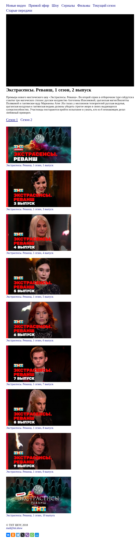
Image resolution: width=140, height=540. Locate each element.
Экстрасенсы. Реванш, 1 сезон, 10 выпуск (30, 515)
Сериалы (68, 5)
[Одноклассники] (13, 535)
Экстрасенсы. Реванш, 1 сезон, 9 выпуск (29, 471)
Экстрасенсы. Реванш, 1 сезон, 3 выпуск (29, 209)
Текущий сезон (104, 5)
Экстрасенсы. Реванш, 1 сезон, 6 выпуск (29, 340)
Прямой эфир (39, 5)
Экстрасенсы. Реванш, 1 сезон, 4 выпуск (29, 252)
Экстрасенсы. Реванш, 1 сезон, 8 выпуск (29, 427)
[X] (22, 535)
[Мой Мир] (37, 535)
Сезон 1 (12, 120)
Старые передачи (19, 10)
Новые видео (16, 5)
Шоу (55, 5)
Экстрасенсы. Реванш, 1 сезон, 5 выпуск (29, 296)
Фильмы (83, 5)
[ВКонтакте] (8, 535)
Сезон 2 (26, 120)
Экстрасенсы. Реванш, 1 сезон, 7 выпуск (29, 384)
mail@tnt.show (14, 528)
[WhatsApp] (32, 535)
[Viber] (27, 535)
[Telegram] (18, 535)
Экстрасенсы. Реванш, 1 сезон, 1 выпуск (29, 165)
